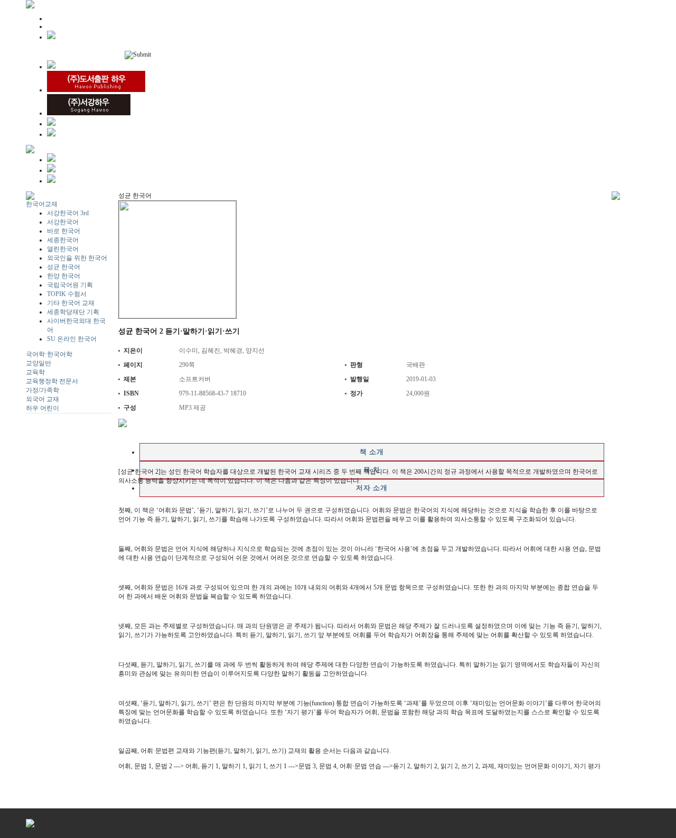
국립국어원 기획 (70, 285)
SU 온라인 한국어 (72, 339)
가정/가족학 (42, 390)
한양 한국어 (63, 276)
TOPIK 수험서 (67, 294)
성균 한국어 (63, 267)
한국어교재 (42, 204)
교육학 (35, 372)
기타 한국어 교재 (71, 303)
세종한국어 (63, 240)
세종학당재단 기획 (73, 312)
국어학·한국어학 (49, 354)
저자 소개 (372, 488)
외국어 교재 (42, 399)
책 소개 (372, 452)
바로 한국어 (63, 231)
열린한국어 (63, 249)
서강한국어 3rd (68, 213)
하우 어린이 (42, 408)
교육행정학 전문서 (52, 381)
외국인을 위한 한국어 (77, 258)
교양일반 (38, 363)
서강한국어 (63, 222)
